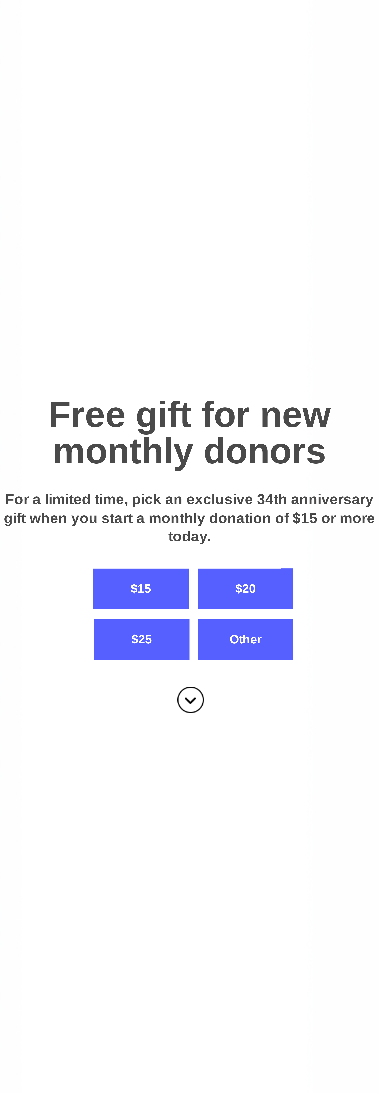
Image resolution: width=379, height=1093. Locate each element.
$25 (141, 639)
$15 (141, 588)
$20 (245, 588)
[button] (189, 433)
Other (245, 639)
